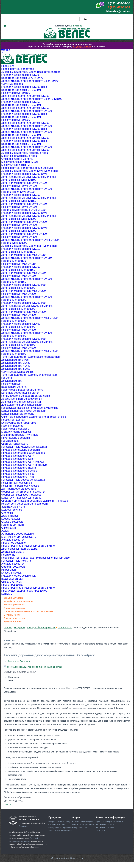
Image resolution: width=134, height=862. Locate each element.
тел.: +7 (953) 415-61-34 (105, 824)
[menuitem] (7, 65)
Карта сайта (100, 830)
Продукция (19, 627)
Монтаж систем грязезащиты (83, 824)
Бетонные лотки (12, 615)
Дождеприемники (13, 622)
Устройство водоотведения (18, 601)
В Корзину (76, 26)
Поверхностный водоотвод (59, 821)
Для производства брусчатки (59, 830)
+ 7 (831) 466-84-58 (117, 3)
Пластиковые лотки (14, 618)
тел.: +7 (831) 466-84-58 (105, 827)
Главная (8, 627)
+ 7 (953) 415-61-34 (117, 7)
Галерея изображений (19, 661)
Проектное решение (14, 608)
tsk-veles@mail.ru (118, 11)
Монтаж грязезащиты (15, 605)
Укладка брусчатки (13, 598)
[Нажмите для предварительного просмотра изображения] (33, 667)
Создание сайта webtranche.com (67, 858)
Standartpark (24, 826)
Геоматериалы (65, 627)
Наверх (7, 804)
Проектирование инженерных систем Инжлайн (28, 611)
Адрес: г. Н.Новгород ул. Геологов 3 (110, 821)
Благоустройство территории (41, 627)
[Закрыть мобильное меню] (2, 52)
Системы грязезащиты (57, 824)
